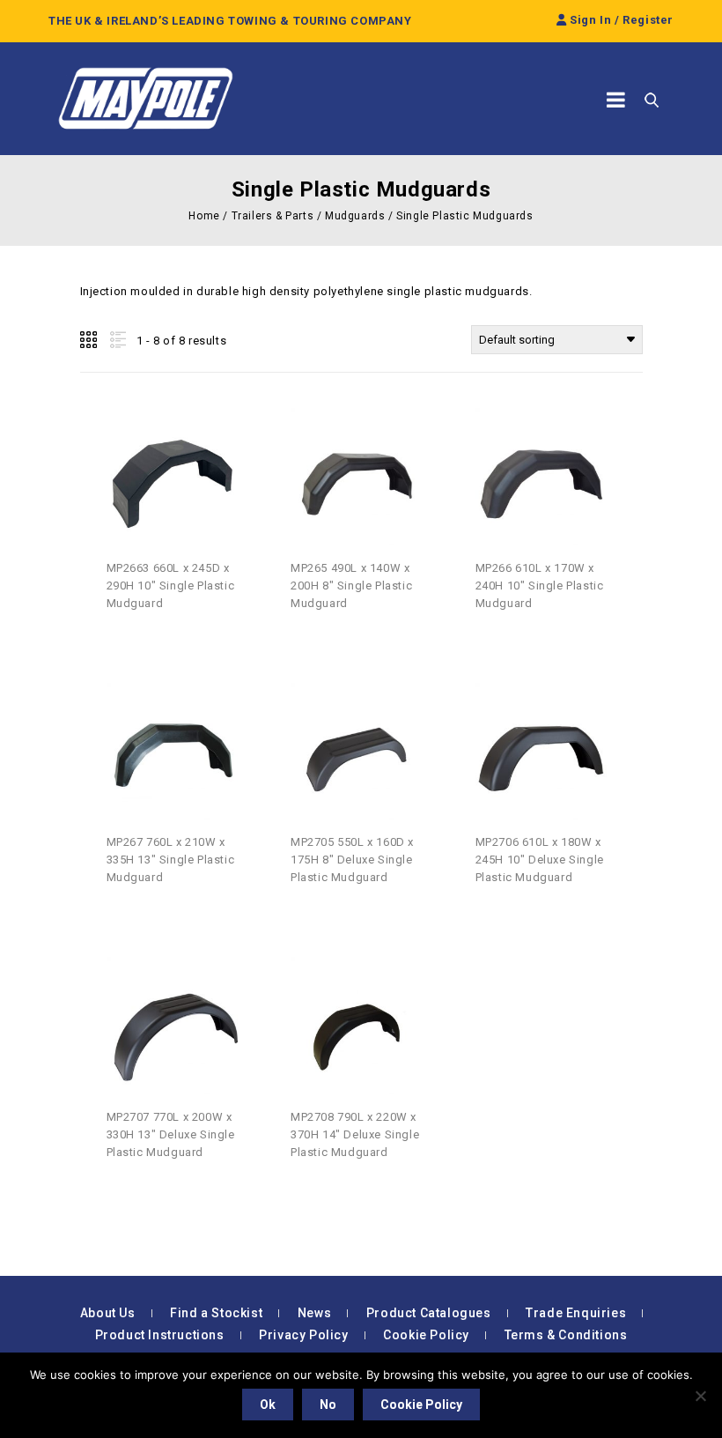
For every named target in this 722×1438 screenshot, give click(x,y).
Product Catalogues (428, 1313)
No (328, 1404)
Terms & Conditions (566, 1335)
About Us (108, 1313)
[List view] (116, 340)
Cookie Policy (426, 1335)
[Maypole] (145, 98)
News (314, 1313)
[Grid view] (89, 340)
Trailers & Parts (273, 216)
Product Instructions (160, 1335)
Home (203, 216)
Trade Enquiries (576, 1313)
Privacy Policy (303, 1335)
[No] (700, 1396)
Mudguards (355, 216)
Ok (268, 1404)
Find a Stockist (216, 1313)
